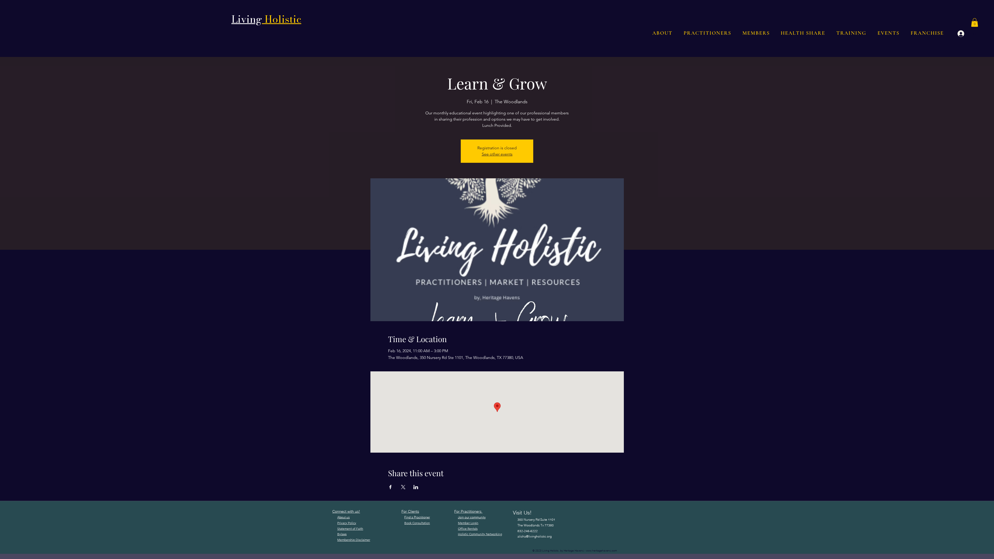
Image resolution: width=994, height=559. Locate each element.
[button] (974, 22)
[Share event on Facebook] (390, 487)
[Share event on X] (403, 487)
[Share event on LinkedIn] (415, 487)
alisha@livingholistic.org (534, 536)
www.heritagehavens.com (601, 550)
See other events (497, 154)
